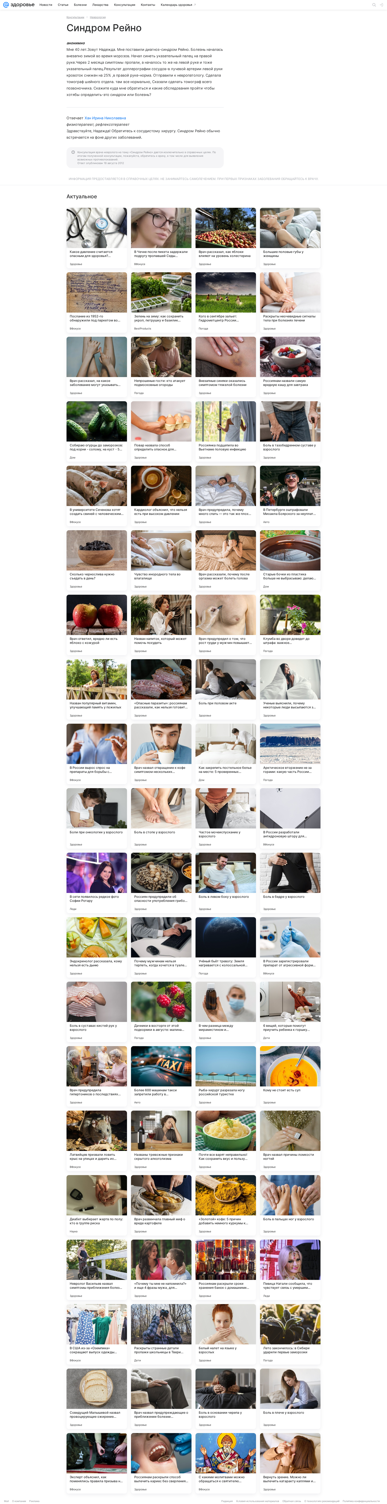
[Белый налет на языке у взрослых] (226, 1334)
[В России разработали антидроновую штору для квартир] (290, 818)
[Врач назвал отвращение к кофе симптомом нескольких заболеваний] (161, 754)
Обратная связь (291, 1501)
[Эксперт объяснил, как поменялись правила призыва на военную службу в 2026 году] (97, 1463)
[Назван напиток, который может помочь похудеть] (161, 625)
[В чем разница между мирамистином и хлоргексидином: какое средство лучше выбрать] (226, 1012)
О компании (19, 1501)
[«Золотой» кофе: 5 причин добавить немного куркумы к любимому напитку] (226, 1205)
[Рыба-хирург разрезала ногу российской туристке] (226, 1076)
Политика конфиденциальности (361, 1501)
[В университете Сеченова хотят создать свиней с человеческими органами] (97, 496)
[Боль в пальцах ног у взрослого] (290, 1205)
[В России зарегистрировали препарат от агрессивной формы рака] (290, 947)
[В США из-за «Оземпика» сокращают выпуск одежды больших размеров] (97, 1334)
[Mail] (6, 5)
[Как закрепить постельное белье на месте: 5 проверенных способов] (226, 754)
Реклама (34, 1501)
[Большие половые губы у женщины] (290, 238)
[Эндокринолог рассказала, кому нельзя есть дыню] (97, 947)
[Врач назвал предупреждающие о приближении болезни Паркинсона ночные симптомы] (161, 1399)
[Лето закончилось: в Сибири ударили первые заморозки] (290, 1334)
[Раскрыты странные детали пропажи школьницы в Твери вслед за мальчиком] (161, 1334)
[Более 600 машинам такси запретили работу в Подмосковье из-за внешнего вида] (161, 1076)
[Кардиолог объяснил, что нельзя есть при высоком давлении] (161, 496)
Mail (6, 1501)
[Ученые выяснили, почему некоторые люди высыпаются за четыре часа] (290, 689)
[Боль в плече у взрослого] (290, 1399)
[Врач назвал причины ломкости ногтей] (290, 1141)
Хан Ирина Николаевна (105, 118)
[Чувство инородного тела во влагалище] (161, 560)
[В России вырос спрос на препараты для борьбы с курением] (97, 754)
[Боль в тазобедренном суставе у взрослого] (290, 431)
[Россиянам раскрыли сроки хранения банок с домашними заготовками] (226, 1270)
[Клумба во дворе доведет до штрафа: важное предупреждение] (290, 625)
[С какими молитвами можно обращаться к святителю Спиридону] (226, 1463)
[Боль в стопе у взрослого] (161, 818)
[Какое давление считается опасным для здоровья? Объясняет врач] (97, 238)
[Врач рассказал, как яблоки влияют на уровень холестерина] (226, 238)
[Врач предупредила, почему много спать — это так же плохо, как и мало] (226, 496)
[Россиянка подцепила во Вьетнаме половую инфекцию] (226, 431)
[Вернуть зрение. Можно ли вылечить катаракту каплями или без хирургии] (290, 1463)
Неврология (98, 17)
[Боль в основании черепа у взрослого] (226, 1399)
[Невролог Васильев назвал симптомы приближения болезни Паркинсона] (97, 1270)
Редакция (227, 1501)
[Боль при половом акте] (226, 689)
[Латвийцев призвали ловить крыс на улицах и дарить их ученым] (97, 1141)
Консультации (75, 17)
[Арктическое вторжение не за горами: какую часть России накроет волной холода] (290, 754)
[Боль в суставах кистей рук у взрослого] (97, 1012)
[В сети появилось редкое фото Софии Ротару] (97, 883)
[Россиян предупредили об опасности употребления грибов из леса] (161, 883)
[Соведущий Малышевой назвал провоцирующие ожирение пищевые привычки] (97, 1399)
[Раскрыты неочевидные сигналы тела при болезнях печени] (290, 302)
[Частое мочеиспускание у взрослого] (226, 818)
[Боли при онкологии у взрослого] (97, 818)
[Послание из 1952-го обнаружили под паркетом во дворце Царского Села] (97, 302)
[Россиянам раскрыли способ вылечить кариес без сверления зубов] (161, 1463)
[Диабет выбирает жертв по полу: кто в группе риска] (97, 1205)
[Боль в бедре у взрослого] (290, 883)
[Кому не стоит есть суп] (290, 1076)
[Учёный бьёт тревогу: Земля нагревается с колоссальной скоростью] (226, 947)
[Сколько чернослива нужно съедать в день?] (97, 560)
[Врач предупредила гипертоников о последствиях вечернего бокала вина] (97, 1076)
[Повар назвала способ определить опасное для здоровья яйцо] (161, 431)
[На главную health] (22, 5)
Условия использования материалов (257, 1501)
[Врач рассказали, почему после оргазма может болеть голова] (226, 560)
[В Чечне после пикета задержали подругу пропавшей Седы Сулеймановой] (161, 238)
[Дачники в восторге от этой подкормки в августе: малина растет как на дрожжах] (161, 1012)
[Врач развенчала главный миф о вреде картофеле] (161, 1205)
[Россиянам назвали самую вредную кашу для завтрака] (290, 367)
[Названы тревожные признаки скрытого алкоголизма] (161, 1141)
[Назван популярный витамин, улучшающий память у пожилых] (97, 689)
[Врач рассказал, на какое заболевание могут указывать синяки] (97, 367)
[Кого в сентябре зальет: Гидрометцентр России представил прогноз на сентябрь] (226, 302)
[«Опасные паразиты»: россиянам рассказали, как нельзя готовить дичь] (161, 689)
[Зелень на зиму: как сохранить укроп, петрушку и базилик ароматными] (161, 302)
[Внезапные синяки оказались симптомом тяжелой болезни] (226, 367)
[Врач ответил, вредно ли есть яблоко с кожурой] (97, 625)
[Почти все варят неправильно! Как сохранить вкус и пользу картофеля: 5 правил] (226, 1141)
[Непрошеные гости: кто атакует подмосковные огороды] (161, 367)
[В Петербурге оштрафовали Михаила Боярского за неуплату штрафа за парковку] (290, 496)
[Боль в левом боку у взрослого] (226, 883)
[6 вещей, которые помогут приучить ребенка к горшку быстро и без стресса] (290, 1012)
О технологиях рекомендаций (321, 1501)
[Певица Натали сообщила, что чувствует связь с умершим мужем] (290, 1270)
